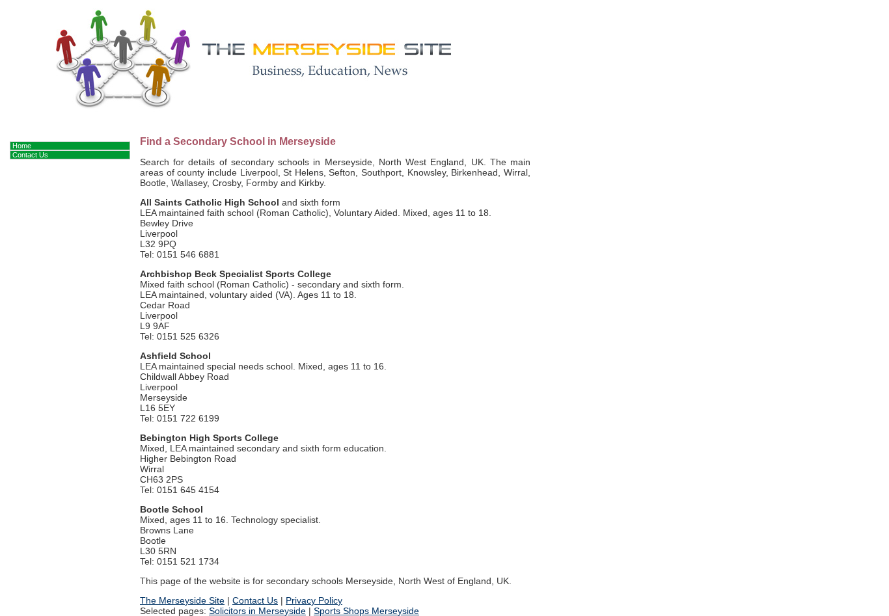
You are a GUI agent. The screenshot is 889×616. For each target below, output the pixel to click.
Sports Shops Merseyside (366, 611)
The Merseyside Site (182, 600)
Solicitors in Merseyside (257, 611)
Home (21, 146)
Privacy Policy (314, 600)
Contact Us (255, 600)
